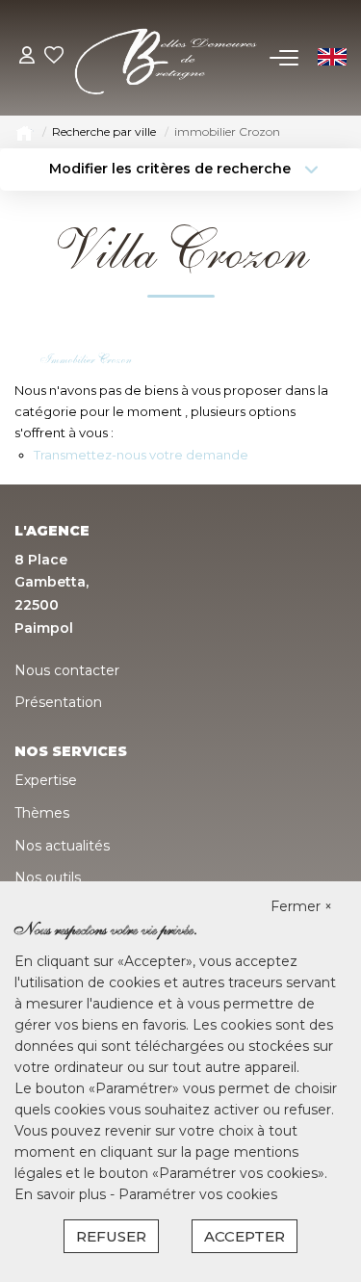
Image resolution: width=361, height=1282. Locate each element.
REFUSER (111, 1236)
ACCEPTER (244, 1236)
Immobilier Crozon (86, 359)
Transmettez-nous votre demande (141, 454)
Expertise (45, 780)
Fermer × (301, 906)
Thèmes (41, 813)
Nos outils (47, 877)
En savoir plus (62, 1194)
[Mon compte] (27, 57)
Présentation (58, 702)
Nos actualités (62, 845)
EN (331, 57)
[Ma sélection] (54, 57)
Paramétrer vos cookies (197, 1194)
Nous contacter (66, 670)
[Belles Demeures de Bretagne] (166, 56)
